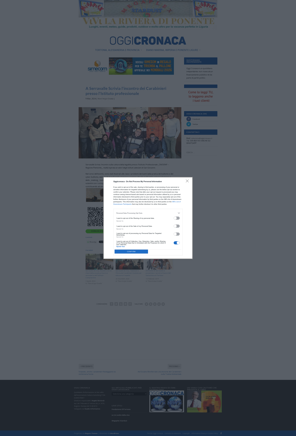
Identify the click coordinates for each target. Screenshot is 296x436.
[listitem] (148, 213)
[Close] (188, 181)
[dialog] (148, 218)
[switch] (177, 218)
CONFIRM (131, 251)
